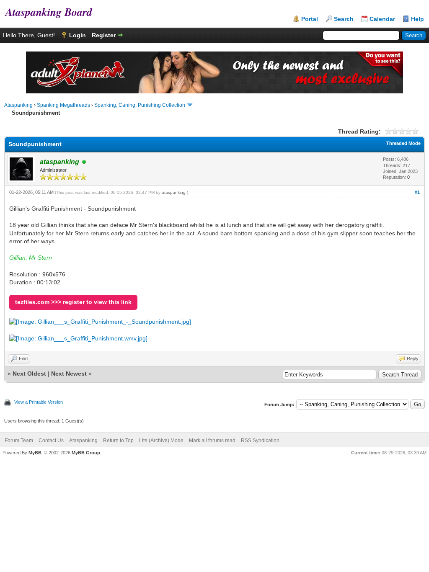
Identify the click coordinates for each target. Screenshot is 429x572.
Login (77, 35)
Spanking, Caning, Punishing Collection (139, 105)
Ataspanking (18, 105)
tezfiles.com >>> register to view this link (73, 302)
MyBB (34, 452)
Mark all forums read (212, 440)
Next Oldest (29, 373)
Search (344, 18)
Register (104, 35)
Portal (309, 18)
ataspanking (174, 192)
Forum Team (19, 440)
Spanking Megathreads (63, 105)
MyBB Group (86, 452)
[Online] (84, 162)
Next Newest (69, 373)
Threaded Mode (403, 143)
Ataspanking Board (46, 11)
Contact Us (51, 440)
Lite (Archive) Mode (161, 440)
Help (417, 18)
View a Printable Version (38, 402)
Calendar (382, 18)
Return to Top (118, 440)
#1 (417, 192)
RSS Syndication (260, 440)
